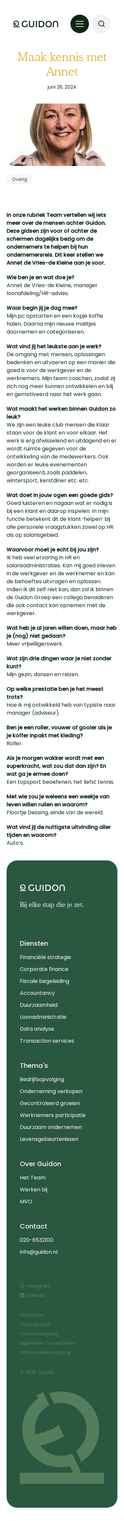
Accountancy (37, 993)
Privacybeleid (35, 1324)
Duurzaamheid (39, 1005)
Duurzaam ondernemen (51, 1127)
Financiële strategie (45, 957)
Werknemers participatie (53, 1115)
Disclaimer (32, 1315)
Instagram (39, 1286)
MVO (26, 1201)
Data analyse (37, 1029)
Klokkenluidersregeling (45, 1352)
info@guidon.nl (39, 1252)
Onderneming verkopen (51, 1091)
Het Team (33, 1177)
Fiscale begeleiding (44, 981)
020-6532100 (36, 1240)
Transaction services (47, 1041)
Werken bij (33, 1189)
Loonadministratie (43, 1017)
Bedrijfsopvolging (42, 1079)
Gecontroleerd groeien (50, 1103)
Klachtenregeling (39, 1333)
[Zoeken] (101, 24)
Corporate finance (44, 969)
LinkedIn (36, 1295)
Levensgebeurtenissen (49, 1139)
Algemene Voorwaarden (48, 1343)
